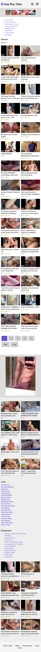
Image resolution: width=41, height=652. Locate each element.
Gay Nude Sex (9, 548)
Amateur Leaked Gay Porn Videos (15, 533)
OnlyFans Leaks (10, 552)
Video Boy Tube (10, 28)
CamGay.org (9, 540)
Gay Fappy (8, 35)
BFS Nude (8, 536)
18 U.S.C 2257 (7, 646)
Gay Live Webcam (10, 546)
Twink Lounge (9, 32)
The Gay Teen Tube (11, 26)
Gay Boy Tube (12, 4)
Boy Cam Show (10, 538)
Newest (3, 42)
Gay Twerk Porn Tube (11, 24)
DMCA (17, 646)
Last (14, 344)
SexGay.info (8, 554)
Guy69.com (8, 30)
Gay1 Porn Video (10, 22)
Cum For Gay (9, 20)
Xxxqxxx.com (9, 557)
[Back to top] (37, 648)
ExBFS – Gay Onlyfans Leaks (14, 542)
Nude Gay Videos (10, 550)
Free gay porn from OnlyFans (14, 544)
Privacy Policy (27, 646)
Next (5, 344)
